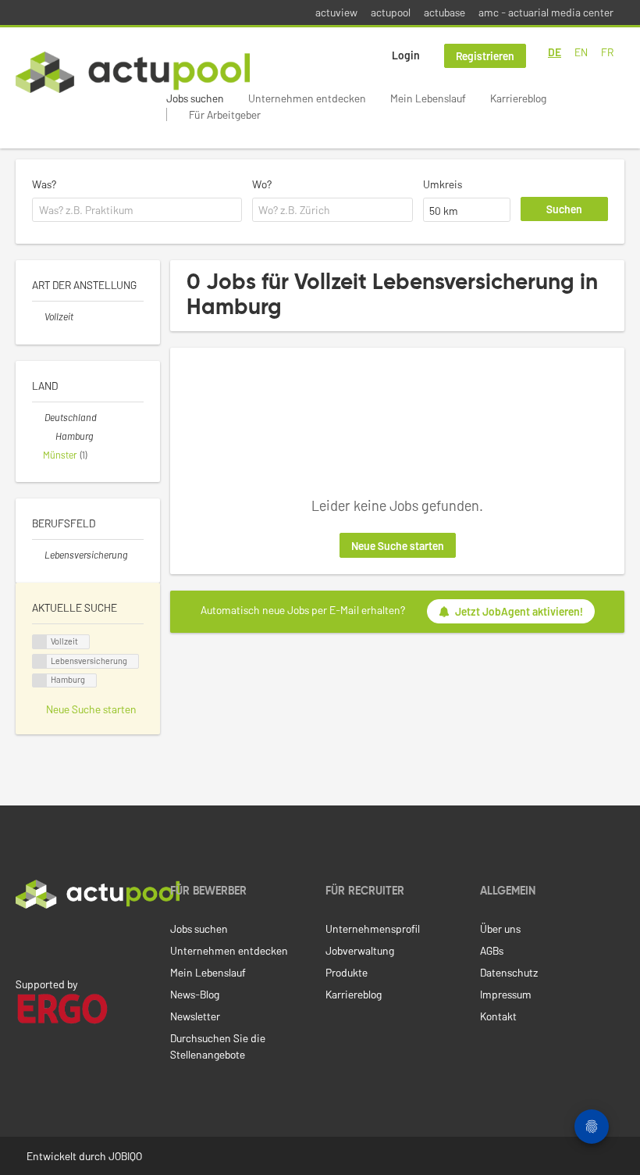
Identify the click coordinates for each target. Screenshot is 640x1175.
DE (554, 52)
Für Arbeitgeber (225, 114)
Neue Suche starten (397, 545)
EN (581, 52)
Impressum (506, 994)
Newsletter (195, 1016)
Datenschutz (509, 972)
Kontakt (498, 1016)
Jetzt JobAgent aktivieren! (519, 611)
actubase (444, 12)
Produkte (346, 972)
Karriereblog (518, 98)
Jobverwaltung (359, 950)
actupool (391, 12)
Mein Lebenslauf (428, 98)
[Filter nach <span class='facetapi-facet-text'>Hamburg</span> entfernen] (40, 681)
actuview (336, 12)
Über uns (500, 928)
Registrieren (485, 55)
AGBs (491, 950)
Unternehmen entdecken (307, 98)
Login (406, 55)
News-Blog (194, 994)
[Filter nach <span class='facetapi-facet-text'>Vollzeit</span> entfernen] (40, 641)
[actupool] (133, 72)
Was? (44, 184)
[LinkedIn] (24, 941)
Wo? (262, 184)
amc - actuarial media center (545, 12)
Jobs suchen (195, 98)
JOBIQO (125, 1155)
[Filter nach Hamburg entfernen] (49, 436)
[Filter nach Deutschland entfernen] (38, 417)
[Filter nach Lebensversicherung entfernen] (38, 554)
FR (607, 52)
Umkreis (442, 184)
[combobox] (137, 210)
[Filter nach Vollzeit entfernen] (38, 316)
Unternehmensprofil (372, 928)
